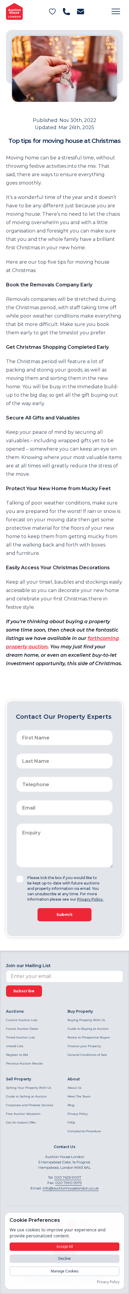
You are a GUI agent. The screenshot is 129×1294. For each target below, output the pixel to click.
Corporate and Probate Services (29, 1105)
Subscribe (24, 991)
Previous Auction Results (24, 1063)
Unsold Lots (14, 1046)
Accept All (64, 1246)
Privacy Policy (78, 1114)
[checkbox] (20, 879)
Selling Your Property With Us (28, 1088)
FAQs (71, 1122)
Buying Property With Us (86, 1020)
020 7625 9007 (67, 1177)
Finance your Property (84, 1046)
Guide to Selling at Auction (26, 1096)
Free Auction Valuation (23, 1114)
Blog (71, 1105)
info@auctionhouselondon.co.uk (71, 1188)
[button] (116, 11)
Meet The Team (79, 1096)
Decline (64, 1258)
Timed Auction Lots (20, 1037)
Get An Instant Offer (21, 1122)
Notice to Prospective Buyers (89, 1037)
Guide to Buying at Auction (88, 1029)
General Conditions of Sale (87, 1055)
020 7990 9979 (68, 1182)
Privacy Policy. (90, 899)
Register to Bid (17, 1055)
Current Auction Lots (21, 1020)
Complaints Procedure (84, 1131)
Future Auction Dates (22, 1029)
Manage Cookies (65, 1271)
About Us (74, 1088)
